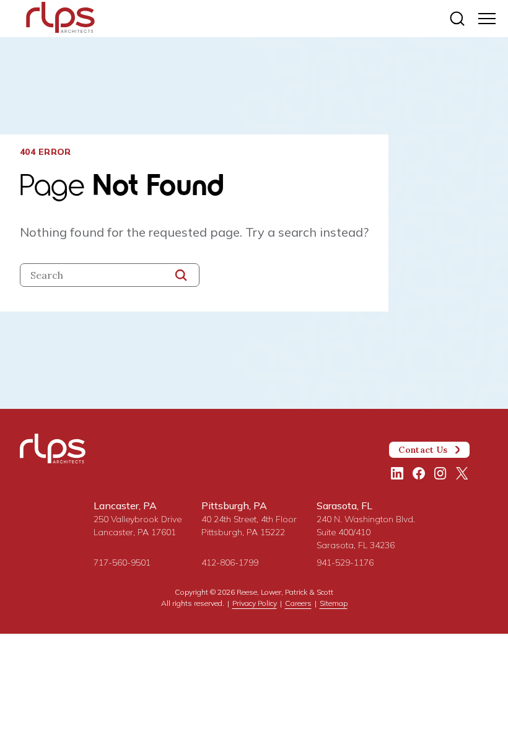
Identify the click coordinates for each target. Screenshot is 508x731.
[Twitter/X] (462, 473)
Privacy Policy (254, 603)
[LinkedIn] (397, 473)
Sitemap (334, 603)
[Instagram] (440, 473)
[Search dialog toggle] (457, 18)
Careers (298, 603)
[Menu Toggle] (487, 18)
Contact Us (422, 449)
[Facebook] (419, 473)
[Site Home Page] (60, 20)
